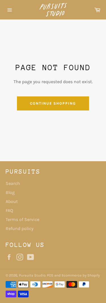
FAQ (9, 210)
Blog (10, 192)
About (12, 201)
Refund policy (19, 228)
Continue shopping (53, 103)
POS (50, 275)
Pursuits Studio (32, 275)
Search (13, 183)
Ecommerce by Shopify (81, 275)
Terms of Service (22, 219)
